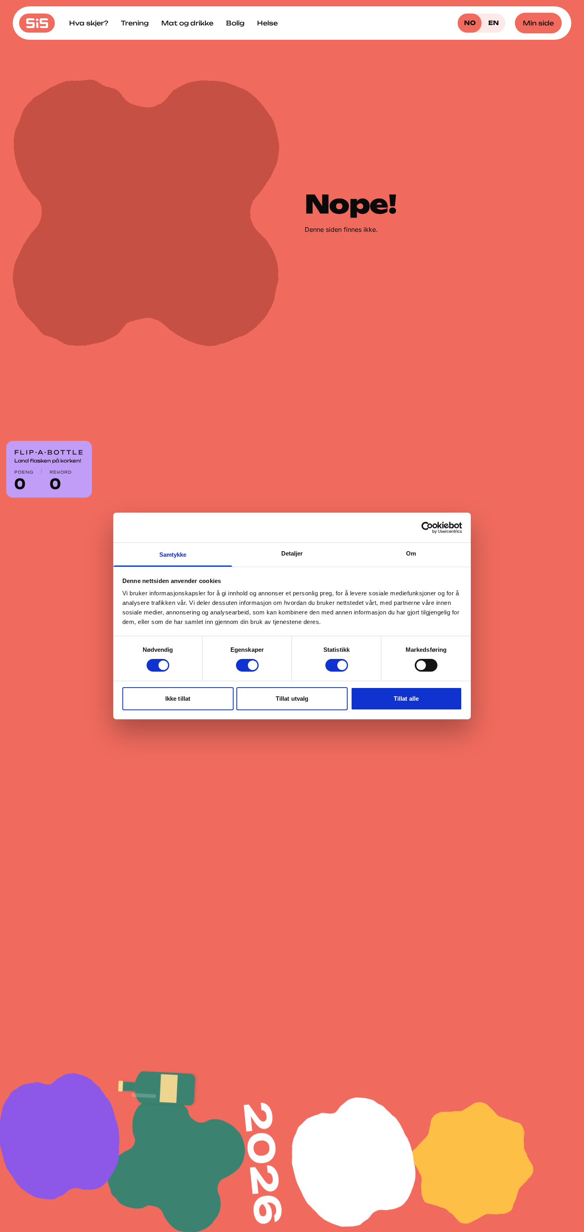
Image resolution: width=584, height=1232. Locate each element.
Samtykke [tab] (173, 554)
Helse (267, 23)
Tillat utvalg (292, 698)
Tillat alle (406, 698)
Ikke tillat (177, 698)
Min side (538, 23)
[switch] (247, 665)
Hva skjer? (88, 23)
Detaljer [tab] (292, 553)
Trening (135, 23)
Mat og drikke (187, 23)
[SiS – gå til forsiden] (37, 23)
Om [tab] (411, 553)
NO (470, 23)
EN (493, 23)
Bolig (235, 23)
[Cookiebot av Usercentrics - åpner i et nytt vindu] (427, 527)
